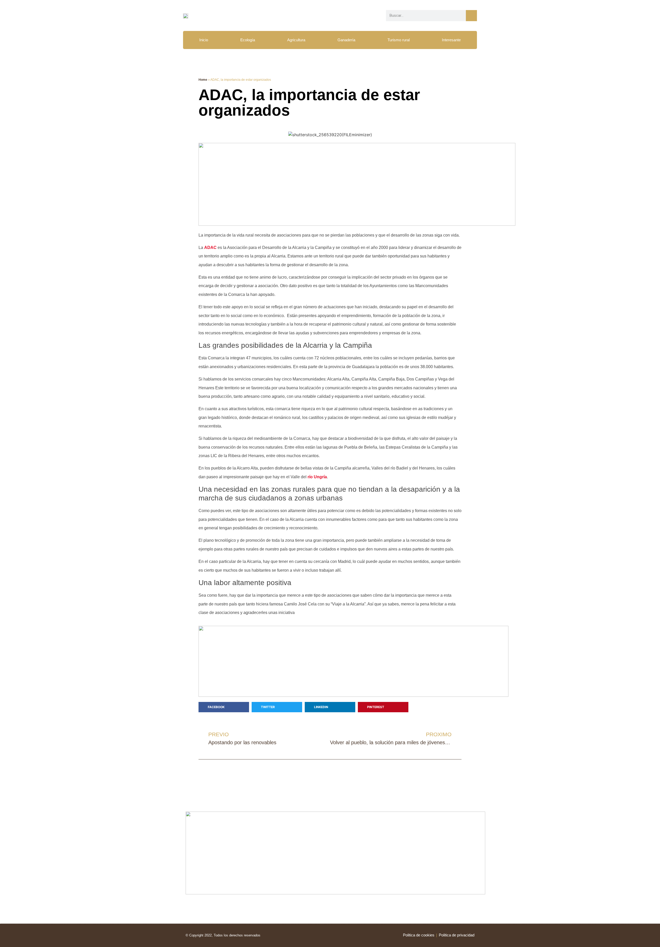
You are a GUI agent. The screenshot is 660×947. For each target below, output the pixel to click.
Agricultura (296, 40)
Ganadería (346, 40)
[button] (224, 707)
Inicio (203, 40)
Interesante (451, 40)
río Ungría (317, 477)
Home (203, 80)
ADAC (210, 247)
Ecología (247, 40)
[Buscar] (471, 15)
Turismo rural (398, 40)
